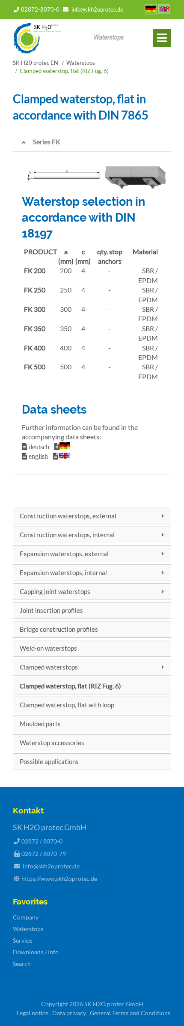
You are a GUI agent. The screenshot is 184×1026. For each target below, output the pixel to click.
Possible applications (49, 761)
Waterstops (80, 62)
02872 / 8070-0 (41, 841)
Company (26, 917)
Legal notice (32, 1013)
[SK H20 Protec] (37, 51)
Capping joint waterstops (55, 591)
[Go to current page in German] (150, 10)
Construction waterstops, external (68, 516)
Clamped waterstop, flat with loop (67, 705)
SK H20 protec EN (35, 62)
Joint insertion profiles (51, 610)
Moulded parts (40, 724)
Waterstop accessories (52, 742)
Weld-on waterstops (48, 648)
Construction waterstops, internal (67, 535)
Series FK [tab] (46, 141)
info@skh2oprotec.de (97, 9)
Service (22, 940)
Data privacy (69, 1013)
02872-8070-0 (40, 9)
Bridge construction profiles (59, 629)
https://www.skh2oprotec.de (59, 878)
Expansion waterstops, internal (63, 572)
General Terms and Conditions (130, 1013)
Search (22, 963)
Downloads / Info (36, 952)
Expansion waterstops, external (64, 553)
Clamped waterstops (49, 667)
